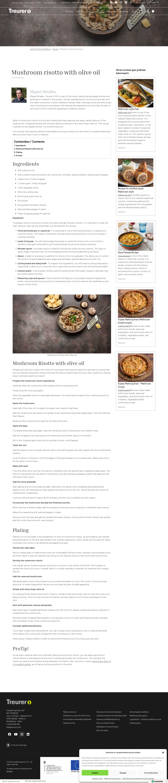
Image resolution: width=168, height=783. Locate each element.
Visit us (117, 719)
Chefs (74, 3)
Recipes (86, 3)
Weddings (110, 719)
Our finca (86, 715)
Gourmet (73, 719)
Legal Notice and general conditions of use (138, 778)
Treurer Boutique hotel (118, 715)
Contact (142, 3)
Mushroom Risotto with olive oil (29, 148)
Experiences (101, 719)
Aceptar (95, 773)
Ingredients (21, 145)
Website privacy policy (112, 778)
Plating (19, 152)
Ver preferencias (151, 773)
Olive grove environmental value (108, 712)
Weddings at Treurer (104, 727)
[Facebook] (111, 2)
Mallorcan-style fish (128, 108)
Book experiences (11, 781)
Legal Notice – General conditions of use (145, 719)
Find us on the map (18, 745)
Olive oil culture (95, 3)
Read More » (122, 148)
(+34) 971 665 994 (50, 3)
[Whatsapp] (130, 2)
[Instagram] (121, 2)
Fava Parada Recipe (128, 252)
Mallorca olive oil (69, 712)
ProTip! (19, 155)
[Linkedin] (125, 2)
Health (79, 719)
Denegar (123, 773)
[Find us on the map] (8, 745)
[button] (163, 752)
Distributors (65, 3)
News (79, 3)
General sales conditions (139, 712)
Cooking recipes (102, 715)
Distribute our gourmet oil (73, 715)
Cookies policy (97, 778)
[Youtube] (116, 2)
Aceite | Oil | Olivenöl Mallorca (40, 49)
